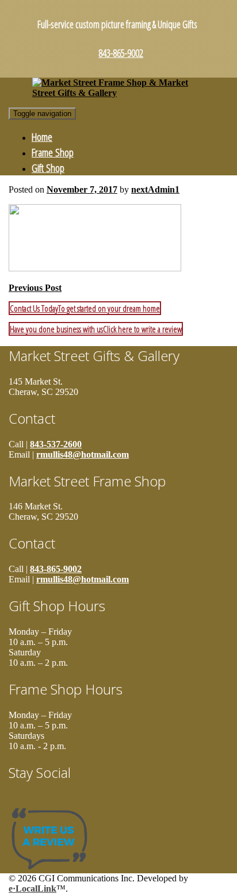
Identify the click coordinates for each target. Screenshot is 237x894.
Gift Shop (48, 167)
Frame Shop (53, 152)
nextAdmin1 (155, 189)
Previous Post (35, 288)
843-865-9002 (120, 53)
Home (42, 136)
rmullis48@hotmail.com (82, 454)
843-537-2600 (56, 444)
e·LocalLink (32, 888)
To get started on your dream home (85, 308)
